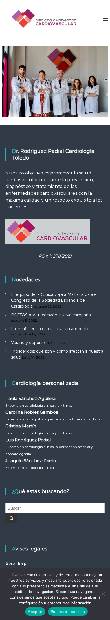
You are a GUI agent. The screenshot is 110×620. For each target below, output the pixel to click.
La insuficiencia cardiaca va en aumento (50, 328)
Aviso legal (17, 564)
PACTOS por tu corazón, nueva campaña (51, 314)
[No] (103, 594)
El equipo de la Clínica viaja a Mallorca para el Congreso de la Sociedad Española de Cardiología (54, 300)
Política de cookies (68, 611)
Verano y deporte (28, 342)
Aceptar (35, 611)
